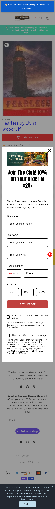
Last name (12, 235)
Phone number (15, 266)
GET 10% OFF (28, 304)
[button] (49, 254)
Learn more (27, 499)
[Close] (49, 150)
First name (12, 216)
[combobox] (14, 273)
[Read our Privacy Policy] (46, 323)
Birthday (11, 284)
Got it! (27, 504)
